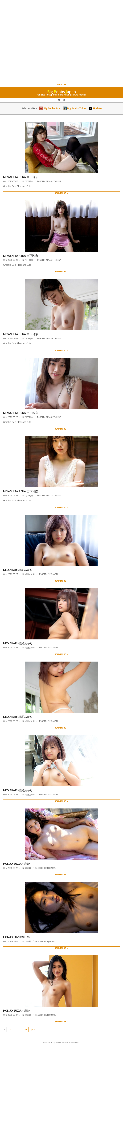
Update (97, 108)
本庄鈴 (28, 868)
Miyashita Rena (53, 181)
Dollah (58, 1042)
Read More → (61, 193)
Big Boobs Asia (52, 108)
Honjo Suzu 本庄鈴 (16, 863)
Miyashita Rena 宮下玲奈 (20, 177)
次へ (33, 1029)
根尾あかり (30, 574)
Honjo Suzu (50, 868)
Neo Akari (53, 574)
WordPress (75, 1042)
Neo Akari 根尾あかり (18, 570)
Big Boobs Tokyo (76, 108)
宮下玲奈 (29, 181)
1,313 (24, 1029)
